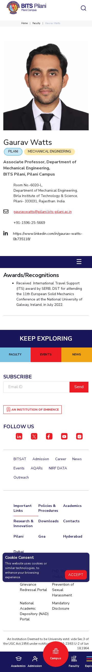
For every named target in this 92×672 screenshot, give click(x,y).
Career (60, 459)
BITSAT (20, 459)
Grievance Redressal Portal (33, 587)
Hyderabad (72, 536)
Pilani (13, 151)
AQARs (37, 468)
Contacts (71, 521)
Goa (41, 536)
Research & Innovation (23, 523)
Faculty (36, 23)
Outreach (21, 477)
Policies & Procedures (48, 508)
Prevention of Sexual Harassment (63, 590)
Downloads (48, 521)
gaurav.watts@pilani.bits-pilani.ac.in (43, 211)
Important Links (23, 508)
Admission (40, 459)
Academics (72, 505)
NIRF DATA (58, 468)
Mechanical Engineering (49, 151)
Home (24, 23)
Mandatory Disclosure (61, 606)
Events (19, 468)
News (77, 459)
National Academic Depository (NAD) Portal (34, 611)
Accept (76, 574)
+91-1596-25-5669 (29, 222)
